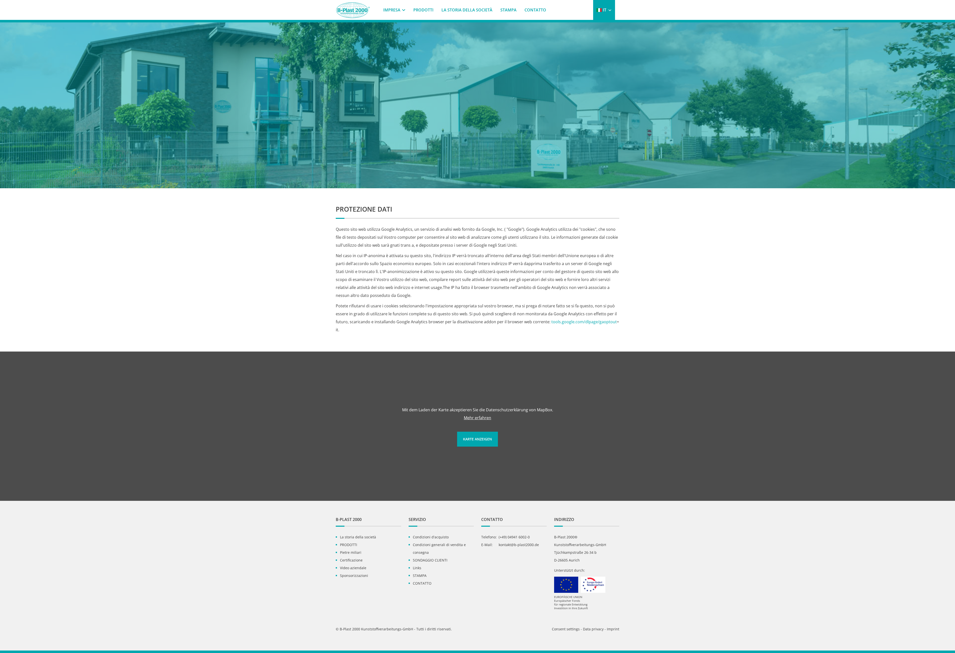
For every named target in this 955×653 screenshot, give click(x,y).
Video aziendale (353, 567)
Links (417, 567)
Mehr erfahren (477, 417)
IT (604, 10)
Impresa (391, 10)
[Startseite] (356, 9)
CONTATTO (535, 10)
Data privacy (593, 629)
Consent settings (566, 629)
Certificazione (351, 560)
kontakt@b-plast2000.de (519, 544)
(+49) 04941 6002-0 (514, 537)
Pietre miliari (350, 552)
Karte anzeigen (477, 439)
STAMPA (508, 10)
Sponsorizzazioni (354, 575)
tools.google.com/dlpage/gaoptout (584, 322)
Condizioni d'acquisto (431, 537)
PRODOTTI (423, 10)
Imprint (613, 629)
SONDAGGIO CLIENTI (430, 560)
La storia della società (466, 10)
